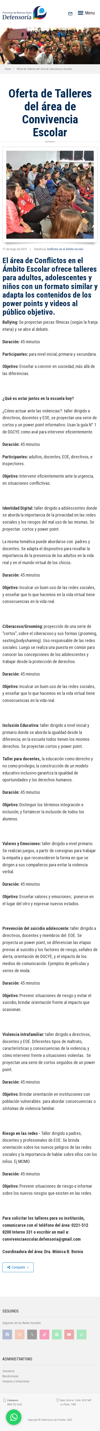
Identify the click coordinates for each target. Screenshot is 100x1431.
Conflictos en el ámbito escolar (65, 249)
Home (8, 69)
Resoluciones (10, 1376)
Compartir (18, 1267)
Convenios (8, 1371)
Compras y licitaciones (15, 1381)
